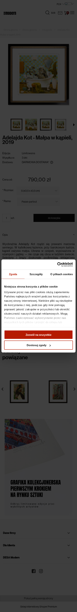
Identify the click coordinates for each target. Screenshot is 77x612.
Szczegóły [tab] (36, 274)
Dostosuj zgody (36, 345)
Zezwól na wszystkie (38, 334)
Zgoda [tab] (13, 274)
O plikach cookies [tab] (61, 274)
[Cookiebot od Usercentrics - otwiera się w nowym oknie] (57, 264)
